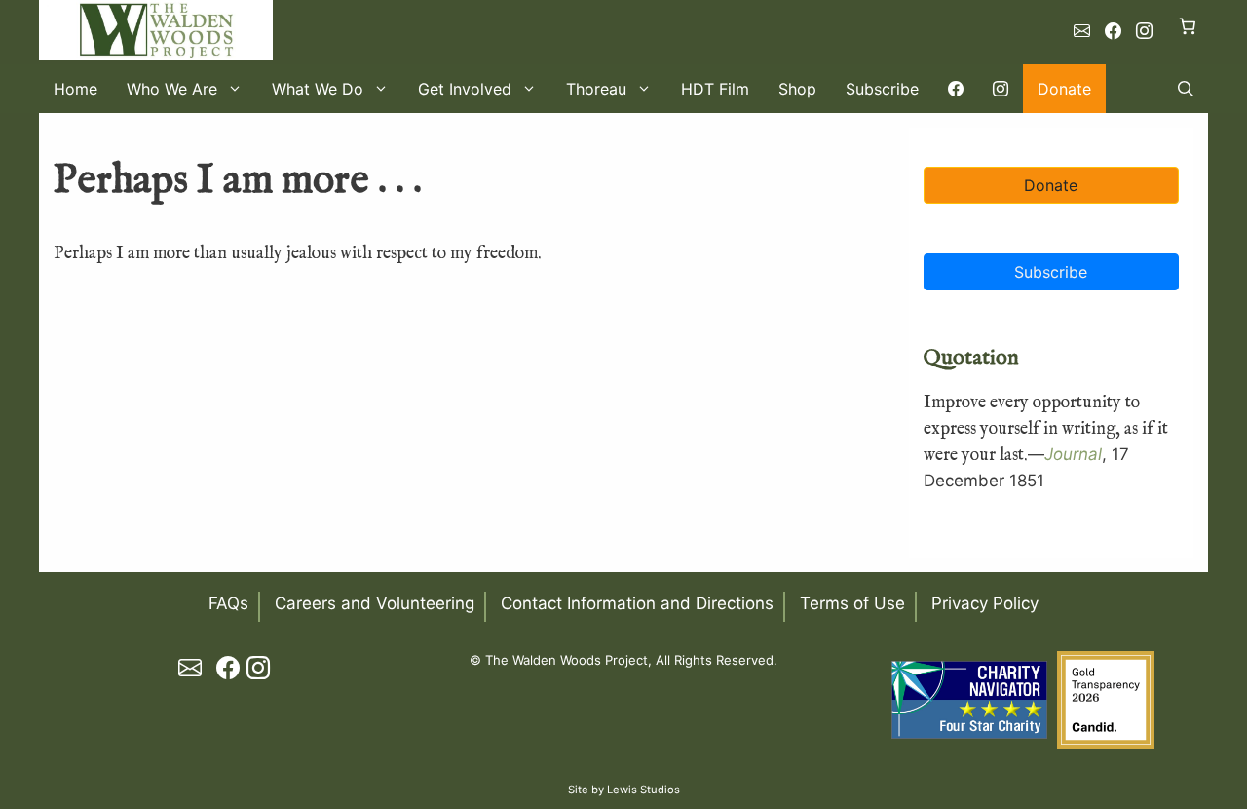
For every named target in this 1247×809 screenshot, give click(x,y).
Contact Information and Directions (637, 603)
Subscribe (882, 88)
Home (75, 88)
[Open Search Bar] (1185, 88)
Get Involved (464, 88)
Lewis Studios (643, 789)
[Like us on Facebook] (1113, 31)
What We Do (317, 88)
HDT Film (715, 88)
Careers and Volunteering (374, 603)
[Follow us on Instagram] (1144, 31)
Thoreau (596, 88)
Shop (797, 88)
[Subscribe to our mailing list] (1082, 31)
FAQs (228, 603)
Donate (1064, 88)
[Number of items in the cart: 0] (1188, 26)
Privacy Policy (985, 603)
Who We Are (172, 88)
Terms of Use (852, 603)
